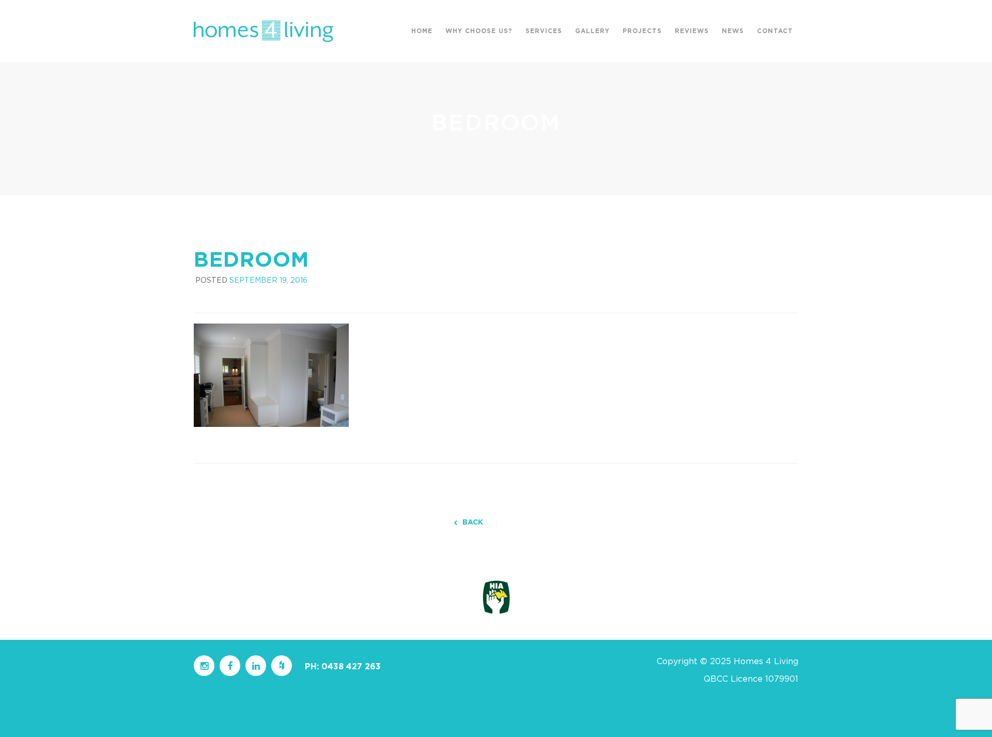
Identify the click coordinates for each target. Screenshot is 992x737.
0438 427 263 (351, 667)
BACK (472, 522)
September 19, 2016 (268, 280)
